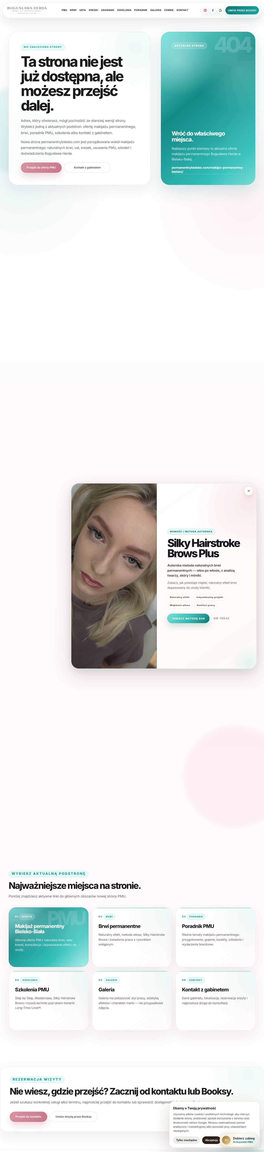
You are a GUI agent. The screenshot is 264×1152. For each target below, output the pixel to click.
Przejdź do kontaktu (28, 1116)
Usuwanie (107, 10)
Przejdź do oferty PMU (41, 167)
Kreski (93, 10)
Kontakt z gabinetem (87, 167)
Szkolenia (124, 10)
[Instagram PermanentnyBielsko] (205, 10)
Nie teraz (221, 618)
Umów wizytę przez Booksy (74, 1116)
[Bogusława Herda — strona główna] (27, 10)
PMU (64, 10)
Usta (82, 10)
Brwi (73, 10)
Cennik (169, 10)
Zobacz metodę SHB (188, 618)
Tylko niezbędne (186, 1140)
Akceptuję (211, 1140)
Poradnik (140, 10)
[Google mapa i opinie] (220, 10)
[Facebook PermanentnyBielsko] (212, 10)
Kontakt (182, 10)
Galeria (155, 10)
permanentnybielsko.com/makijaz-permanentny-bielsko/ (208, 170)
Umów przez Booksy (242, 10)
